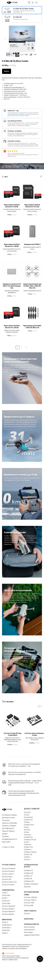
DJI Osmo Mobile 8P (8, 906)
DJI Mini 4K (27, 844)
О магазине (6, 820)
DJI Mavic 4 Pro (29, 825)
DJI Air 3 (26, 842)
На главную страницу (9, 815)
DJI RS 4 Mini (6, 895)
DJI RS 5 (4, 893)
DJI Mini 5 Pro (28, 820)
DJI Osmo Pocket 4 (8, 871)
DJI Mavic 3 (27, 849)
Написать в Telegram (9, 826)
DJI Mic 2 (5, 933)
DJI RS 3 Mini (6, 903)
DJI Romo (27, 913)
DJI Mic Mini (6, 930)
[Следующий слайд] (38, 39)
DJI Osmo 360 (6, 879)
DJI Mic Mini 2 (6, 927)
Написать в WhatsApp (9, 823)
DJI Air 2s (27, 859)
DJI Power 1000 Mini (30, 897)
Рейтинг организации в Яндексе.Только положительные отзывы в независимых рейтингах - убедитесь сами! (15, 957)
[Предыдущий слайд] (5, 39)
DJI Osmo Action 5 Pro (9, 882)
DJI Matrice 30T (29, 881)
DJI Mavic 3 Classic (30, 852)
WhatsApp (16, 135)
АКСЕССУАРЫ (28, 919)
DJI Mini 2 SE (28, 854)
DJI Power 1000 (29, 903)
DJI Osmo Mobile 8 (8, 909)
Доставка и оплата (8, 817)
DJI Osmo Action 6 (8, 874)
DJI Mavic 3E (28, 878)
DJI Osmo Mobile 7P (8, 911)
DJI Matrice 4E (28, 873)
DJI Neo (26, 832)
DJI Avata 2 (27, 835)
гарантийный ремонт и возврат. (16, 114)
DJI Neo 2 (27, 822)
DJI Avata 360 (28, 817)
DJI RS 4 (4, 898)
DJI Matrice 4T (28, 870)
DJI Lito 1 (27, 815)
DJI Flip (26, 827)
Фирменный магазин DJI (24, 944)
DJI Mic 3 (5, 922)
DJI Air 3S (27, 830)
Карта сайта (6, 842)
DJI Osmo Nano (7, 876)
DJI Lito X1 (27, 812)
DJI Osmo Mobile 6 (8, 914)
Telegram (22, 135)
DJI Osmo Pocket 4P (8, 868)
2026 (6, 944)
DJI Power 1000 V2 (30, 900)
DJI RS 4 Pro (6, 901)
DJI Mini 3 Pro (28, 847)
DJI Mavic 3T (28, 876)
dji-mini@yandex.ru (8, 828)
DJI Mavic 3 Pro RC (30, 839)
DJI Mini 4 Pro (28, 837)
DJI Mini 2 (27, 857)
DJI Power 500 (28, 905)
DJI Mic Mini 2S (7, 925)
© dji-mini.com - (12, 944)
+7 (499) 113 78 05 (8, 847)
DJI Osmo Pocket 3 (8, 885)
